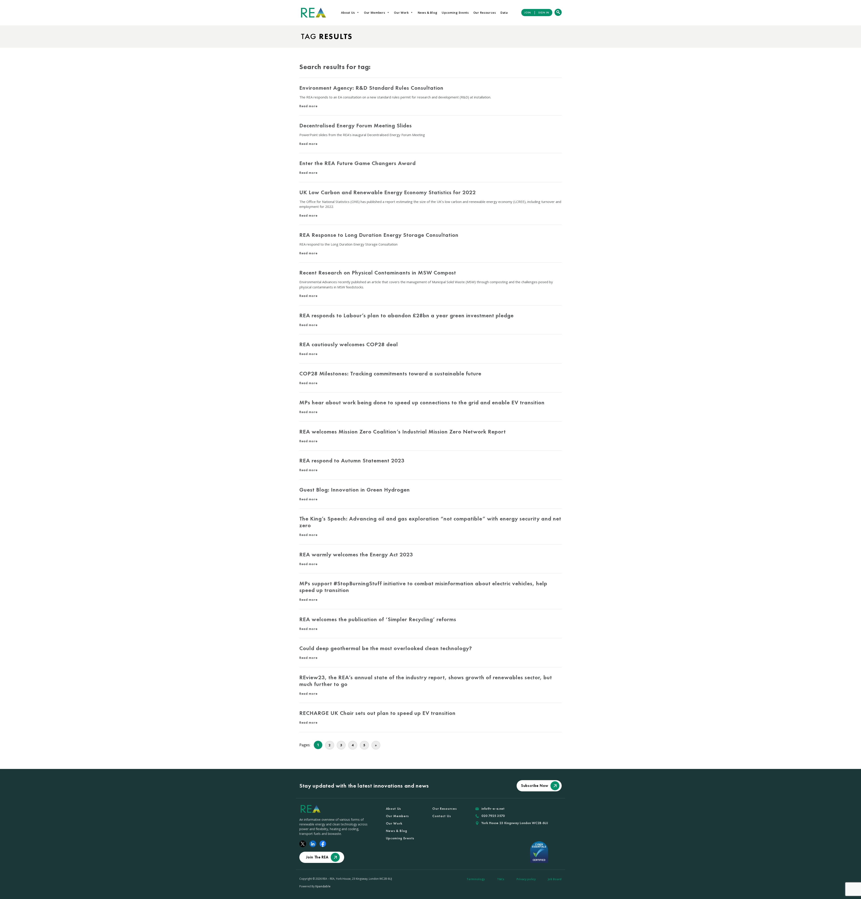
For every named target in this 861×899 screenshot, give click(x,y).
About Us (348, 13)
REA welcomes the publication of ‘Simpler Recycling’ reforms (377, 619)
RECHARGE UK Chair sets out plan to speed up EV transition (377, 713)
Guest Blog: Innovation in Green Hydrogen (354, 489)
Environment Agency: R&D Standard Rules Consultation (371, 87)
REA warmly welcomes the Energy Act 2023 (356, 554)
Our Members (374, 13)
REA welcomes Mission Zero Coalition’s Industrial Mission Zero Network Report (402, 431)
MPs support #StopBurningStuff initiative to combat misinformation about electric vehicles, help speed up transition (423, 587)
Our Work (401, 13)
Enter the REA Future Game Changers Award (357, 163)
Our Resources (484, 13)
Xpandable (322, 886)
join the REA (317, 857)
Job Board (555, 879)
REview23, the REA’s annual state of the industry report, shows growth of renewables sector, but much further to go (425, 681)
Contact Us (441, 816)
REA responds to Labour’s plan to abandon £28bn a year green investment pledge (407, 315)
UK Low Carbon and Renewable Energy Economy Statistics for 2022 (387, 192)
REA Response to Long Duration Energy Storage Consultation (379, 235)
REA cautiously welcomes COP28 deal (348, 344)
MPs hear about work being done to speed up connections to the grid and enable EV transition (422, 402)
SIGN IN (543, 12)
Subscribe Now (534, 785)
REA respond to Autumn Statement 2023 (352, 460)
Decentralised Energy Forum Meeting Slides (355, 125)
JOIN (527, 12)
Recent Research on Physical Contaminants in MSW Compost (377, 272)
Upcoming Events (455, 13)
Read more (308, 106)
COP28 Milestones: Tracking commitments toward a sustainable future (390, 373)
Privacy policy (526, 879)
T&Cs (500, 879)
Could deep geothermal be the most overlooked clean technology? (385, 648)
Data (504, 13)
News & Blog (427, 13)
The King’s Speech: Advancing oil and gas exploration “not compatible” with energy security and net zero (430, 522)
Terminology (476, 879)
